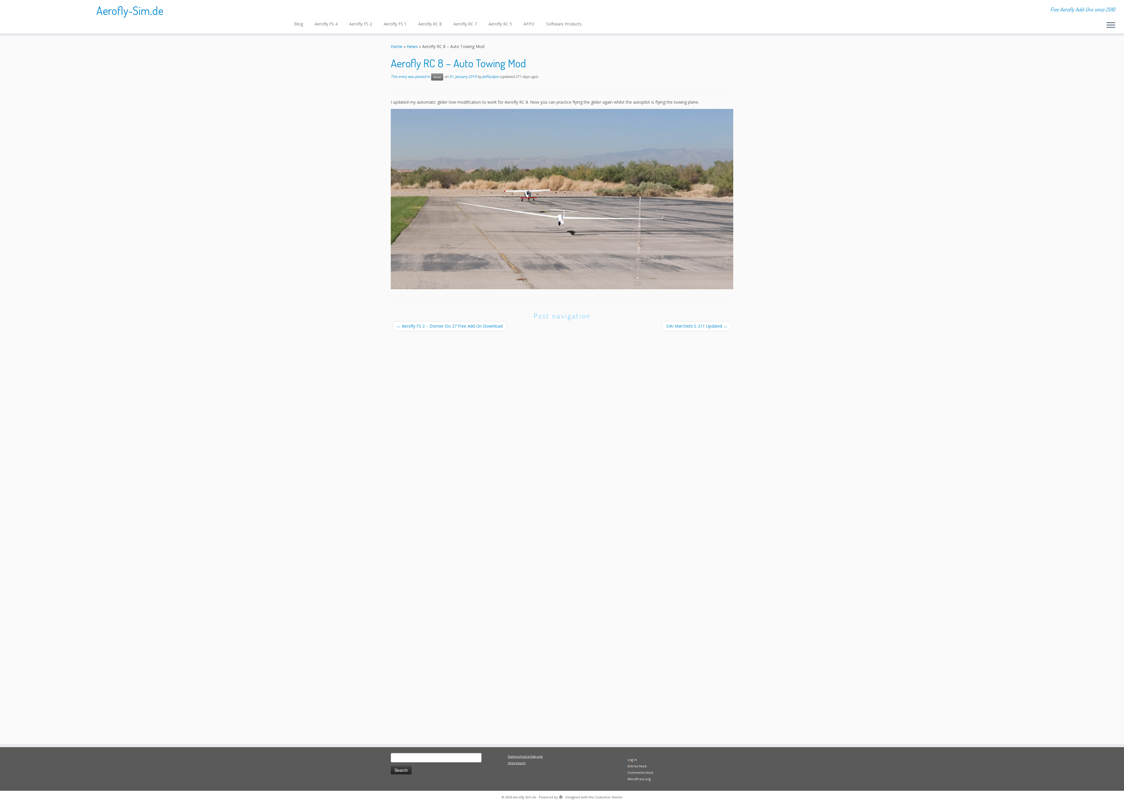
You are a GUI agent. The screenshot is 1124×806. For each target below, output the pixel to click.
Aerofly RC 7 (465, 24)
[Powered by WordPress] (561, 796)
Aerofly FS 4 (326, 24)
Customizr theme (608, 797)
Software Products (564, 24)
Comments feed (640, 772)
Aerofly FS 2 (360, 24)
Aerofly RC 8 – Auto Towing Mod (458, 63)
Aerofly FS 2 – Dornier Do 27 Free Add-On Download (452, 326)
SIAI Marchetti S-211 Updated (696, 326)
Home (396, 46)
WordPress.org (639, 779)
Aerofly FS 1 (395, 24)
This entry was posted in (411, 76)
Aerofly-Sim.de (129, 10)
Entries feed (637, 766)
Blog (298, 24)
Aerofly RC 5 (500, 24)
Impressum (517, 763)
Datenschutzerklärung (525, 756)
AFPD (529, 24)
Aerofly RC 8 (430, 24)
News (412, 46)
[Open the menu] (1110, 25)
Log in (632, 759)
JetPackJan (490, 76)
